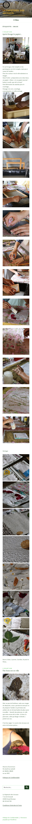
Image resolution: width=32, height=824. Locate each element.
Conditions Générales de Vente (12, 805)
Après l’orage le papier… (12, 34)
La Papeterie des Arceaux (14, 11)
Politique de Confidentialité (11, 777)
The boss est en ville (10, 671)
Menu (17, 20)
